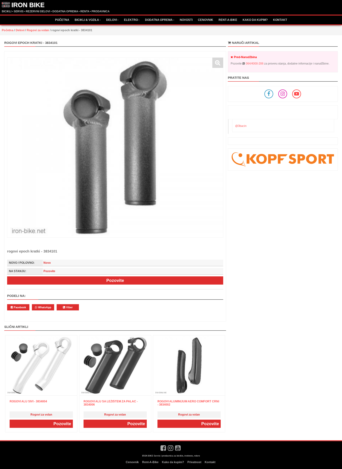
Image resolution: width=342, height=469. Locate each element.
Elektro (131, 19)
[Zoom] (217, 63)
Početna (62, 19)
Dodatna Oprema (159, 19)
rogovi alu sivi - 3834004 (28, 401)
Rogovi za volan (41, 414)
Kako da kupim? (255, 19)
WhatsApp (44, 307)
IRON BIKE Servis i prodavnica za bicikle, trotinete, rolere (171, 456)
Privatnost (194, 462)
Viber (69, 307)
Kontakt (280, 19)
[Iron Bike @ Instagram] (282, 93)
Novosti (186, 19)
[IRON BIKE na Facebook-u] (163, 448)
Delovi (111, 19)
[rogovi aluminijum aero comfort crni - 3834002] (189, 365)
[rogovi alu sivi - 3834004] (41, 365)
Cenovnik (205, 19)
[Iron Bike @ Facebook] (268, 93)
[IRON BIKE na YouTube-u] (178, 448)
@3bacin (241, 125)
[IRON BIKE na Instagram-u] (170, 448)
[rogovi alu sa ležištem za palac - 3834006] (115, 365)
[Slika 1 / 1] (115, 148)
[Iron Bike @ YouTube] (296, 93)
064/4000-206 (254, 63)
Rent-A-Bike (228, 19)
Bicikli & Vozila (87, 19)
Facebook (19, 307)
